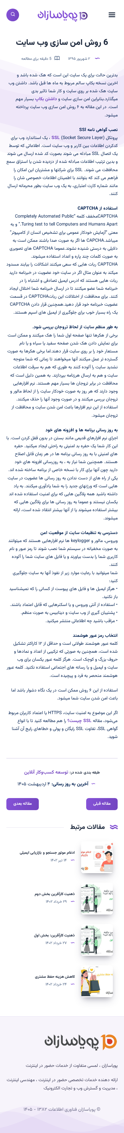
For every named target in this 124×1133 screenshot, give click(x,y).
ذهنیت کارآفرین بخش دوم (55, 894)
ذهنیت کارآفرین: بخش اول (54, 935)
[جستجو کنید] (12, 15)
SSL (56, 138)
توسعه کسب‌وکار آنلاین (46, 772)
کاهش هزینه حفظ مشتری (55, 977)
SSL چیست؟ (79, 721)
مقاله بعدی (22, 804)
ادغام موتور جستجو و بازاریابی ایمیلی (47, 853)
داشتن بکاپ (46, 99)
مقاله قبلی (102, 804)
